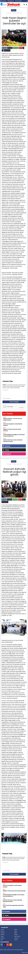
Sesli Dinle (7, 50)
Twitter (7, 450)
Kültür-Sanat (17, 936)
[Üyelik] (27, 1)
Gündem (3, 933)
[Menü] (24, 5)
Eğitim (15, 933)
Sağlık (2, 936)
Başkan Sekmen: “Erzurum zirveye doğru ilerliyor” (12, 419)
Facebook (7, 446)
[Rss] (10, 944)
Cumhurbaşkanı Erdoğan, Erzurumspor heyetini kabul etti (14, 435)
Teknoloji (16, 938)
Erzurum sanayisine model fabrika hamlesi (12, 424)
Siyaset (16, 934)
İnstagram (8, 454)
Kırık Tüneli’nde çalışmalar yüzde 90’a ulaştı (13, 906)
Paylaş (4, 48)
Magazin (3, 938)
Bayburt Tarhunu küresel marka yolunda (12, 430)
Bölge (15, 929)
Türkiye (2, 929)
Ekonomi (2, 934)
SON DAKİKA (19, 1)
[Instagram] (7, 944)
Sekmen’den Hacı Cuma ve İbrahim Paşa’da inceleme (12, 440)
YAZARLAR (4, 1)
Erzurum (14, 10)
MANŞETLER (11, 1)
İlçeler (15, 931)
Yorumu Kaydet (14, 402)
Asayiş (15, 939)
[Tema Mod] (27, 5)
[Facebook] (1, 944)
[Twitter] (4, 944)
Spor (2, 939)
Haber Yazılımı (25, 952)
